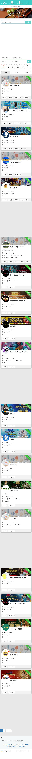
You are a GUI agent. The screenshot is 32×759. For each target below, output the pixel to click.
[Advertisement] (16, 40)
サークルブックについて (17, 744)
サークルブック (27, 750)
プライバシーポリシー (12, 746)
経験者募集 (18, 97)
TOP (3, 6)
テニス (11, 6)
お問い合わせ (22, 746)
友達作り (23, 148)
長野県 (16, 148)
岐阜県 (14, 6)
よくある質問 (6, 744)
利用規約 (27, 744)
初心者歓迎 (18, 123)
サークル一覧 (6, 6)
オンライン (12, 287)
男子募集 (25, 97)
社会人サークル (19, 261)
